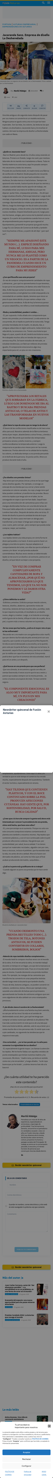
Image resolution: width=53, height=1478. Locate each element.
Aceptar (26, 1452)
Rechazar (26, 1459)
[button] (49, 1426)
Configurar (26, 1466)
